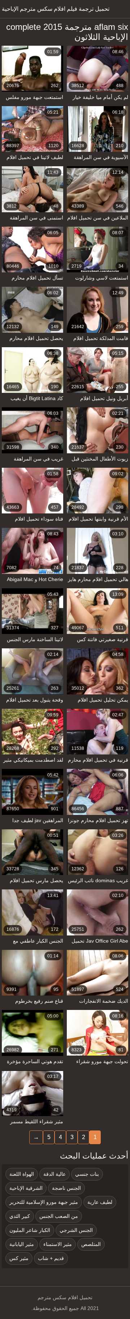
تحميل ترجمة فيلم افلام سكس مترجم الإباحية (55, 9)
